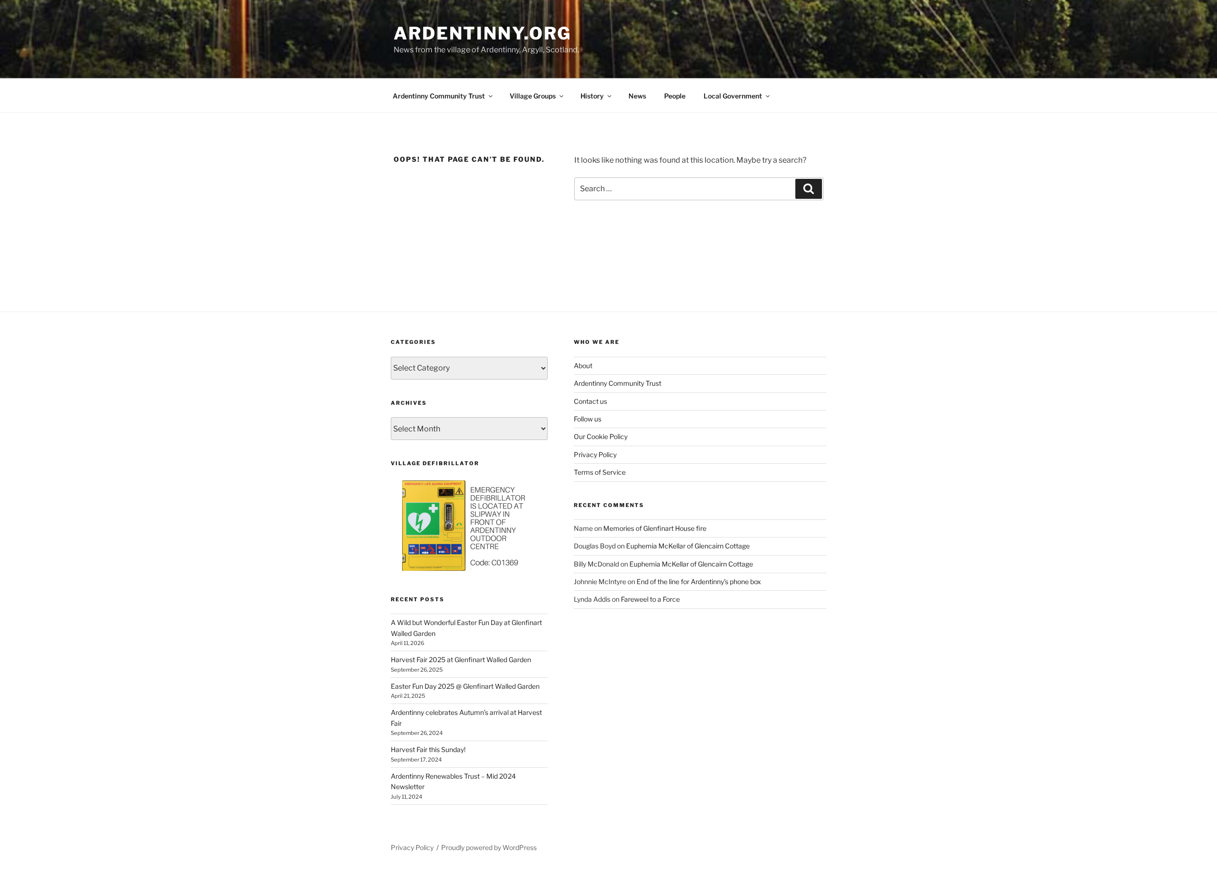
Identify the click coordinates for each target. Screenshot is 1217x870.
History (592, 96)
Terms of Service (600, 472)
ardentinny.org (482, 33)
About (583, 366)
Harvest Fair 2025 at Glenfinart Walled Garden (461, 659)
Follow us (587, 419)
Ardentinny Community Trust (439, 96)
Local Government (733, 96)
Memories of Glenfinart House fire (654, 528)
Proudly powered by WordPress (489, 847)
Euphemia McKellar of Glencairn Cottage (688, 546)
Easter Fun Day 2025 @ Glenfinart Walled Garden (465, 686)
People (675, 96)
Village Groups (533, 96)
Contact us (590, 401)
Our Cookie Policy (601, 436)
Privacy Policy (595, 454)
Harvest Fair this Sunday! (428, 749)
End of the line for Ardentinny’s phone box (699, 581)
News (637, 96)
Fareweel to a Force (650, 599)
